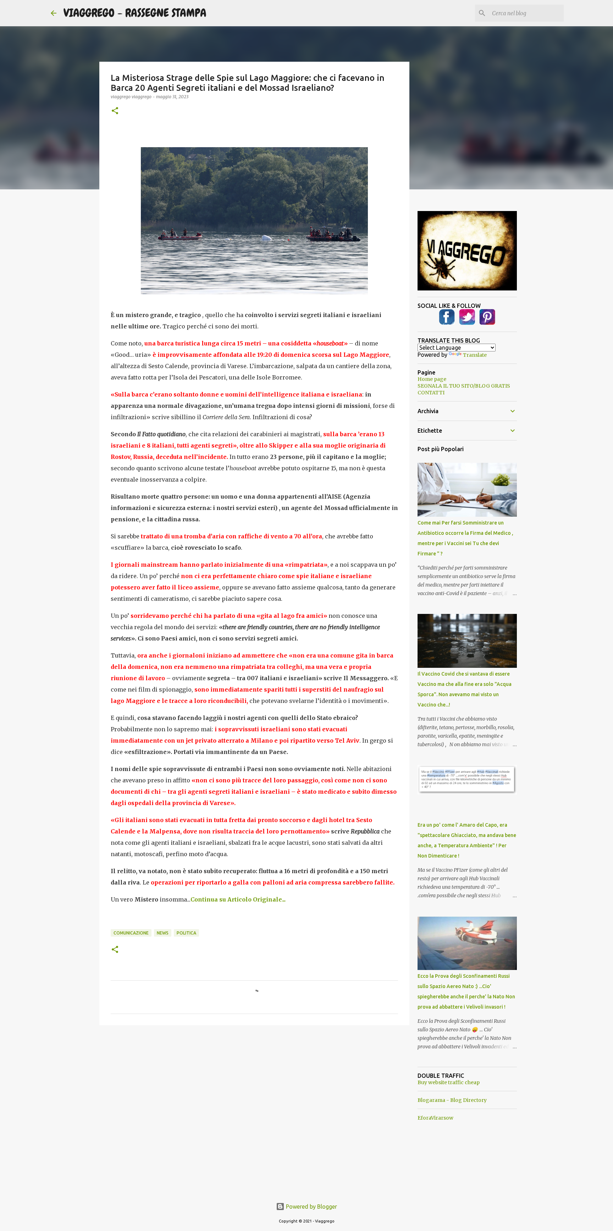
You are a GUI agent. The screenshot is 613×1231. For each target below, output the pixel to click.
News (163, 933)
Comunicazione (131, 933)
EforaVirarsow (435, 1118)
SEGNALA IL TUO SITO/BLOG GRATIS (464, 386)
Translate (475, 355)
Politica (186, 933)
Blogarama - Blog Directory (452, 1100)
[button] (115, 111)
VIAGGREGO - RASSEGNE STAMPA (134, 13)
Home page (432, 379)
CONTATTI (431, 392)
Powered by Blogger (311, 1206)
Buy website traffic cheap (449, 1082)
